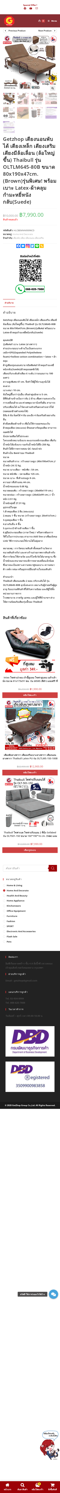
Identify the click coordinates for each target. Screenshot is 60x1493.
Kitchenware (14, 905)
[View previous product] (5, 30)
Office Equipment (16, 910)
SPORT (10, 926)
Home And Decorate (23, 234)
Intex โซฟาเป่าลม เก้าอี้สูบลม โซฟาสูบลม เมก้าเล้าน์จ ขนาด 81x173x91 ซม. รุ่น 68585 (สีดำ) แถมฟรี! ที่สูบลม (30, 679)
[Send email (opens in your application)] (36, 8)
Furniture (12, 916)
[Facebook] (18, 246)
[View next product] (54, 30)
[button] (52, 88)
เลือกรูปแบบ (30, 850)
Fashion (11, 921)
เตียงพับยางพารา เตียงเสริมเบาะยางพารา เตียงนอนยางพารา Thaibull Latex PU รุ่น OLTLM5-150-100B (30, 756)
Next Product (45, 30)
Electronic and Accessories (21, 931)
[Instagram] (28, 246)
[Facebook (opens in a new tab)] (25, 8)
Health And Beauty (17, 895)
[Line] (37, 246)
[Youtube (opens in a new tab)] (31, 8)
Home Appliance (15, 900)
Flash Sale (12, 936)
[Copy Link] (42, 246)
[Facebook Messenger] (23, 246)
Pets (9, 941)
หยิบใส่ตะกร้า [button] (30, 695)
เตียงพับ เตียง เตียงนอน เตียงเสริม (28, 237)
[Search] (53, 868)
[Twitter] (32, 246)
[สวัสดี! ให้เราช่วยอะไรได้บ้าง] (53, 1294)
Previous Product (17, 30)
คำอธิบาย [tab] (9, 302)
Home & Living (14, 885)
